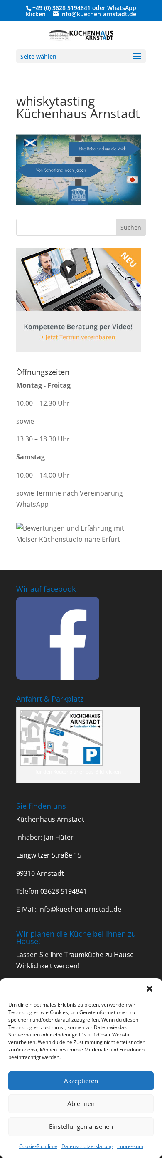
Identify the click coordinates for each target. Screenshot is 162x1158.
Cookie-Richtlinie (38, 1146)
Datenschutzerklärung (87, 1146)
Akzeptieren (81, 1080)
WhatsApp (121, 8)
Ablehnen (81, 1103)
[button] (149, 988)
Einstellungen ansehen (81, 1126)
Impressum (130, 1146)
